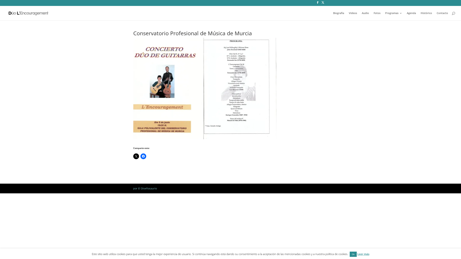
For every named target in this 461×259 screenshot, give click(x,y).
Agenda (411, 13)
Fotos (377, 13)
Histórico (426, 13)
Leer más (363, 254)
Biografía (338, 13)
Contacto (442, 13)
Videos (353, 13)
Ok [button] (353, 255)
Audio (365, 13)
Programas (392, 13)
